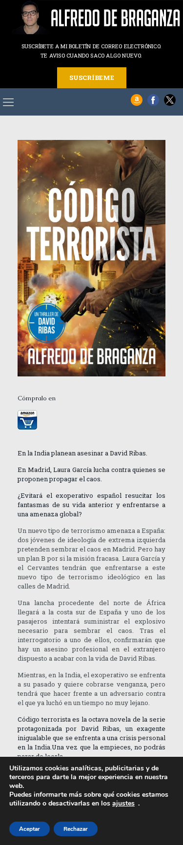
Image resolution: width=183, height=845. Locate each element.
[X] (170, 103)
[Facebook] (153, 103)
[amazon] (136, 103)
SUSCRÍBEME (91, 77)
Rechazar (75, 829)
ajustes (123, 803)
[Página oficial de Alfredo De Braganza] (91, 17)
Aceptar (29, 829)
